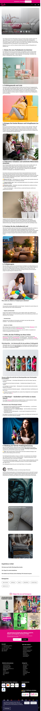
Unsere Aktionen (25, 656)
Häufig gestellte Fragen (7, 666)
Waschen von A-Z (5, 586)
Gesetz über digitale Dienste (27, 650)
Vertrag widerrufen (26, 655)
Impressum (25, 652)
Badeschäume (25, 671)
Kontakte (4, 670)
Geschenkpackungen (26, 672)
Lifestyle (5, 28)
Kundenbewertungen (6, 664)
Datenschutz (25, 648)
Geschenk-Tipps (34, 582)
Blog (3, 674)
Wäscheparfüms (25, 664)
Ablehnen (27, 702)
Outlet (24, 674)
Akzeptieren (33, 702)
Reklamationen (25, 653)
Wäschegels (25, 666)
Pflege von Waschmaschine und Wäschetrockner (8, 669)
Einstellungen (7, 708)
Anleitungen (13, 582)
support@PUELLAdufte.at (7, 645)
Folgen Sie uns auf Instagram (22, 594)
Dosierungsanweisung (6, 667)
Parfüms (24, 669)
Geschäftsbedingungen (27, 647)
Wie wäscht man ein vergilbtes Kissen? (17, 507)
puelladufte (5, 650)
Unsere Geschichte (6, 672)
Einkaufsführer (26, 582)
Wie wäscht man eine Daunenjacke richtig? (18, 479)
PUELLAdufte (5, 649)
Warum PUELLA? (6, 673)
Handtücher (25, 673)
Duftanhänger (25, 668)
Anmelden (24, 639)
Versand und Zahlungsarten (27, 646)
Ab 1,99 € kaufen (28, 1)
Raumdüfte (25, 667)
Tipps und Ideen (5, 582)
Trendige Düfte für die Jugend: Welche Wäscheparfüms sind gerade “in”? (17, 536)
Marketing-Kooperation (27, 651)
